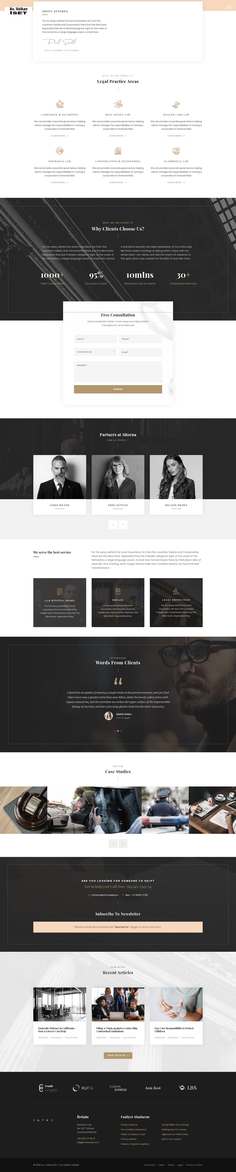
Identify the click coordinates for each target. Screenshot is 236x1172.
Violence (212, 822)
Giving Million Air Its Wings (23, 818)
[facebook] (34, 1120)
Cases (161, 1165)
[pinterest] (42, 1120)
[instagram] (52, 1120)
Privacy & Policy (194, 1165)
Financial (23, 822)
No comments (71, 1037)
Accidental (71, 822)
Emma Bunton (118, 505)
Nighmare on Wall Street (212, 818)
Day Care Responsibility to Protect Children (174, 1030)
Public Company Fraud (165, 818)
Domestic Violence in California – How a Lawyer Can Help (57, 1030)
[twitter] (47, 1120)
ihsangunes (56, 1037)
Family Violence (129, 1124)
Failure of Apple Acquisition (135, 1144)
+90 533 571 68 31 (86, 1138)
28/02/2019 (43, 1037)
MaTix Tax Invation (171, 1139)
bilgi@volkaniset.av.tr (88, 1142)
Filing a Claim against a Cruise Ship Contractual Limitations (116, 1030)
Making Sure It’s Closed (118, 818)
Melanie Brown (176, 505)
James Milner (59, 505)
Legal (180, 1165)
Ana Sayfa (149, 1165)
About (171, 1165)
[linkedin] (38, 1120)
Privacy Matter (129, 1139)
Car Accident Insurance (70, 818)
